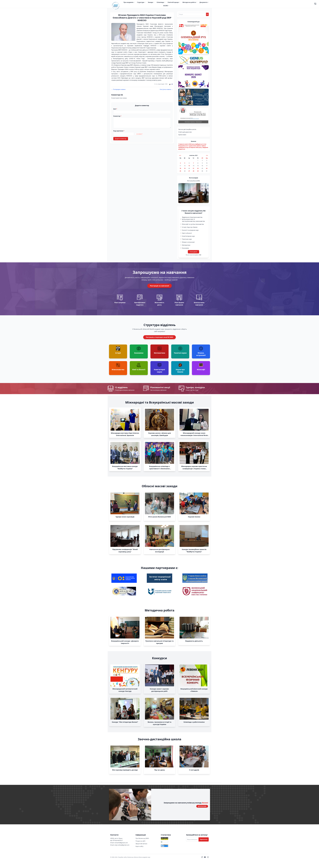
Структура (141, 2)
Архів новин (182, 135)
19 (184, 168)
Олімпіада (161, 2)
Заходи (151, 2)
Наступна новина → (166, 89)
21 (193, 168)
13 (189, 165)
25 (180, 171)
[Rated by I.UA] (172, 842)
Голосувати (193, 252)
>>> (207, 155)
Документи (204, 2)
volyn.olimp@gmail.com (121, 845)
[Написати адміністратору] (172, 84)
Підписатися (203, 839)
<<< (180, 155)
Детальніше (202, 806)
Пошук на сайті (140, 841)
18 (180, 168)
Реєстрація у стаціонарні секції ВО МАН (159, 337)
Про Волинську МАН (142, 838)
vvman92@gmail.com (121, 843)
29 (198, 171)
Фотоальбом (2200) (193, 181)
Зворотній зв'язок (141, 844)
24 (206, 168)
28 (193, 171)
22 (198, 168)
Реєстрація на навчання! (159, 286)
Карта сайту (139, 846)
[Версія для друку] (169, 84)
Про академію (129, 2)
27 (189, 171)
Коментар (117, 116)
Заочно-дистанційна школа (187, 129)
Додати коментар (120, 139)
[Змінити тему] (315, 3)
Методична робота (190, 2)
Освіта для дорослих (185, 132)
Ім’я (115, 109)
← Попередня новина (118, 89)
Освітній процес (174, 2)
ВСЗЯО (166, 6)
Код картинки (118, 131)
